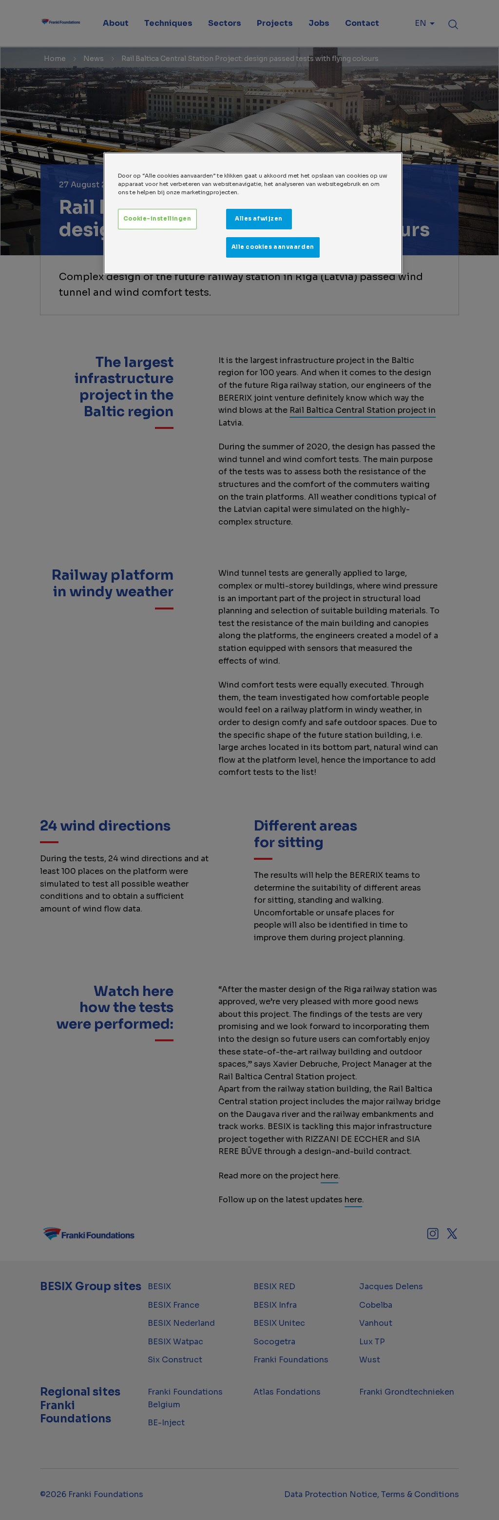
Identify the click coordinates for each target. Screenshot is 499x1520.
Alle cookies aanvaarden (272, 246)
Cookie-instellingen (157, 218)
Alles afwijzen (259, 218)
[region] (253, 213)
